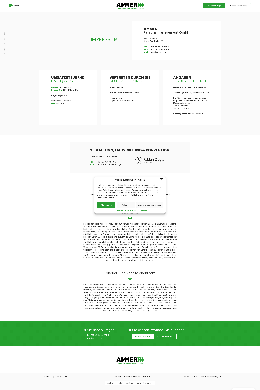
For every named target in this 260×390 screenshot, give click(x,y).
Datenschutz (132, 210)
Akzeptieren (106, 205)
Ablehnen (126, 205)
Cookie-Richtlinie (119, 210)
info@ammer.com (159, 52)
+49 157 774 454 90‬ (106, 162)
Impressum (143, 210)
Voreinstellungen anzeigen (149, 205)
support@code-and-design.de (110, 165)
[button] (161, 180)
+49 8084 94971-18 (160, 50)
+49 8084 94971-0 (160, 47)
